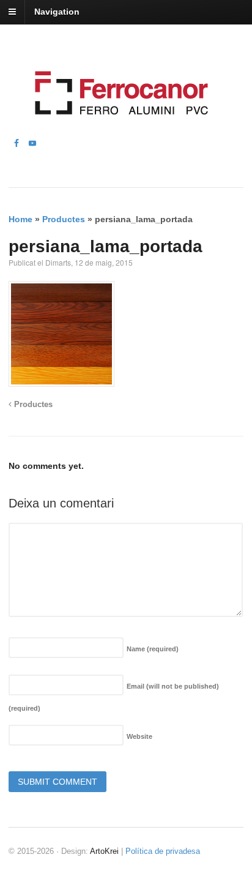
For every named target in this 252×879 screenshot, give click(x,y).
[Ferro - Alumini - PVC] (118, 130)
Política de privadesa (162, 851)
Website (139, 736)
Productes (63, 219)
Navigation (57, 12)
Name (153, 649)
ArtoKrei (104, 851)
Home (20, 219)
